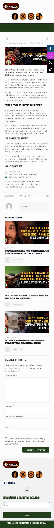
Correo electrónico (14, 417)
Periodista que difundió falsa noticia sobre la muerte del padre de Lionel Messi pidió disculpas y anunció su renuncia (27, 252)
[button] (27, 27)
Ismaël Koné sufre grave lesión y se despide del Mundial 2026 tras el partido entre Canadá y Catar (26, 297)
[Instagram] (31, 16)
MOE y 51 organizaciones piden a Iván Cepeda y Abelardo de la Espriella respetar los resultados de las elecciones (25, 342)
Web (7, 427)
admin (23, 43)
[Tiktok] (39, 16)
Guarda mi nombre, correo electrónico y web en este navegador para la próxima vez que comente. (25, 441)
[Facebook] (14, 16)
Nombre (9, 406)
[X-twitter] (23, 16)
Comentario (11, 375)
